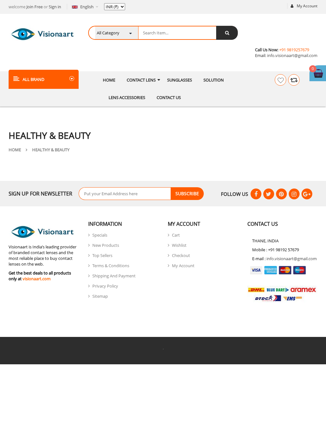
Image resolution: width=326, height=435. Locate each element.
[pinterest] (281, 194)
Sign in (55, 7)
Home (15, 150)
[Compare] (294, 80)
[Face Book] (256, 194)
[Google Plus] (306, 194)
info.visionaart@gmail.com (291, 55)
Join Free (34, 7)
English (87, 7)
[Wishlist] (280, 80)
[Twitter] (268, 194)
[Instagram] (294, 194)
